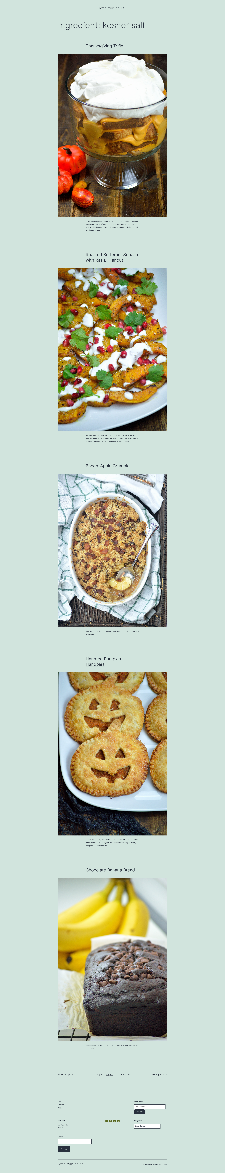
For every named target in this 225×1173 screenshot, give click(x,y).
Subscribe (139, 1112)
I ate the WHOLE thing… (71, 1164)
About (60, 1108)
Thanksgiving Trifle (104, 45)
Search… (61, 1137)
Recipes (61, 1105)
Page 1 (100, 1074)
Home (60, 1102)
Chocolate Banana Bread (110, 870)
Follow (60, 1127)
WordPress (163, 1164)
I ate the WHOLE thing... (112, 8)
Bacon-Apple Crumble (108, 465)
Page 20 (125, 1074)
